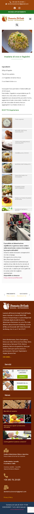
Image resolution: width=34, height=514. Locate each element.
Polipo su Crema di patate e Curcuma (23, 198)
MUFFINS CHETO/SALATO (23, 164)
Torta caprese (19, 119)
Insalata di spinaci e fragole (21, 210)
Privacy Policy (8, 497)
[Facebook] (15, 8)
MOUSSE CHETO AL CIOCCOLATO (21, 131)
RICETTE (5, 110)
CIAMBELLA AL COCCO (22, 153)
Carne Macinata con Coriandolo (21, 176)
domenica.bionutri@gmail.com (15, 491)
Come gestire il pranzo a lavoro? (15, 442)
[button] (30, 18)
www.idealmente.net (17, 509)
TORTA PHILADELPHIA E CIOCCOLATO (22, 142)
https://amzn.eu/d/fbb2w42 (13, 278)
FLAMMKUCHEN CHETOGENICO (20, 187)
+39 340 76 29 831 (12, 480)
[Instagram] (19, 8)
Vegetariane (14, 110)
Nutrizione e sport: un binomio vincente (14, 426)
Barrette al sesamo (10, 411)
